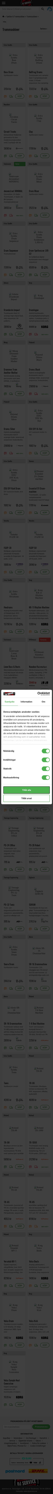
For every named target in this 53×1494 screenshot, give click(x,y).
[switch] (46, 760)
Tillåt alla (26, 790)
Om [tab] (43, 701)
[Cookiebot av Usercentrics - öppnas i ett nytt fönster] (38, 694)
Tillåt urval (26, 798)
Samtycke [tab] (9, 701)
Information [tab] (26, 701)
